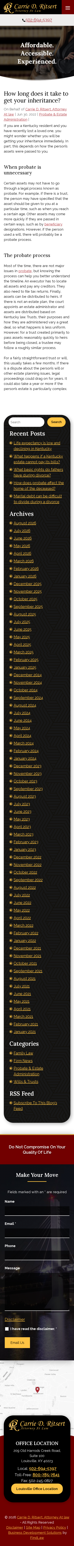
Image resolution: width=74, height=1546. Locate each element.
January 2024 (25, 758)
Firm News (23, 1060)
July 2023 (22, 804)
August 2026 (25, 523)
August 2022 (25, 887)
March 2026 (24, 561)
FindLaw (37, 1538)
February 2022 (26, 933)
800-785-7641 (46, 1474)
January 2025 (25, 667)
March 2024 (24, 743)
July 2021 (22, 986)
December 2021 (27, 948)
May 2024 (22, 728)
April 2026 (22, 553)
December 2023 (27, 766)
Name (10, 1201)
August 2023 (25, 796)
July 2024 (22, 713)
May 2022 (22, 910)
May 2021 (22, 1001)
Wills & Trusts (26, 1081)
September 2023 (28, 788)
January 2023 (25, 849)
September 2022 (28, 880)
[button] (67, 7)
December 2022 (27, 857)
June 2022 (22, 902)
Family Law (23, 1053)
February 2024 (26, 751)
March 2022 (23, 925)
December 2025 (28, 584)
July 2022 (22, 895)
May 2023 (22, 819)
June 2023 (22, 811)
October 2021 (25, 963)
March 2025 (24, 652)
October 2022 (25, 872)
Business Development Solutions (35, 1533)
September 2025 (28, 606)
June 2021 (22, 993)
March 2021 (23, 1016)
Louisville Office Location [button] (37, 1489)
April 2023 (22, 826)
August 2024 (25, 705)
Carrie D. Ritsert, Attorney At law (43, 1517)
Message (12, 1268)
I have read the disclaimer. (33, 1329)
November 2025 (28, 591)
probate (25, 271)
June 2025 (22, 629)
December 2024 (28, 675)
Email (10, 1224)
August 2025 (25, 614)
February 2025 (26, 659)
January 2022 (25, 940)
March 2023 (23, 834)
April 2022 (22, 918)
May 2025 (22, 637)
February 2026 (26, 568)
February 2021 (26, 1024)
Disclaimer (15, 1319)
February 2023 (26, 842)
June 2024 (23, 720)
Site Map (33, 1527)
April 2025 (22, 644)
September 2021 (28, 971)
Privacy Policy (54, 1527)
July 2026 (22, 530)
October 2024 (26, 690)
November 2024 (28, 682)
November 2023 (28, 773)
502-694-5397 (38, 19)
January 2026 (25, 576)
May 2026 (22, 546)
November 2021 (27, 955)
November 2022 (28, 864)
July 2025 (22, 621)
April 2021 (22, 1009)
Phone (10, 1246)
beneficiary (53, 224)
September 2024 (28, 697)
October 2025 (25, 599)
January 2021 (25, 1031)
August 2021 (25, 978)
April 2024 (22, 735)
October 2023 (25, 781)
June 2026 (23, 538)
